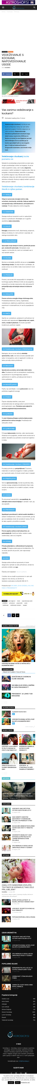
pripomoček (19, 603)
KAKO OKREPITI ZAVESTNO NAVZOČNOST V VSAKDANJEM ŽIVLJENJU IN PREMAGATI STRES (22, 818)
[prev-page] (3, 702)
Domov (3, 11)
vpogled (25, 605)
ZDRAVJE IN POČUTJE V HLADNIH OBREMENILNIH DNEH (9, 767)
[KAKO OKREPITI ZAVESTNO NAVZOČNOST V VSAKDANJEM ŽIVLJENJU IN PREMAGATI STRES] (6, 819)
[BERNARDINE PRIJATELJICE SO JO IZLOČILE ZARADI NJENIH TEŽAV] (6, 970)
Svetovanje (10, 11)
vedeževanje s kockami (15, 605)
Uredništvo (7, 67)
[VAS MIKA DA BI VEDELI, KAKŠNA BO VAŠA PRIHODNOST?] (6, 687)
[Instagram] (16, 1073)
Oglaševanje (26, 1079)
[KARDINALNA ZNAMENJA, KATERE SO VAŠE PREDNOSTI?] (27, 739)
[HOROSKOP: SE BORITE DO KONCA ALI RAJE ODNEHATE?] (6, 911)
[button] (3, 7)
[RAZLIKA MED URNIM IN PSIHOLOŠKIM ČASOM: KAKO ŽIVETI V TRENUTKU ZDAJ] (6, 828)
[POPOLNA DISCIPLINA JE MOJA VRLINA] (6, 919)
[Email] (17, 615)
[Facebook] (9, 615)
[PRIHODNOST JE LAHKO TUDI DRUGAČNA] (6, 696)
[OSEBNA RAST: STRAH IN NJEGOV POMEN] (6, 978)
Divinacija (16, 11)
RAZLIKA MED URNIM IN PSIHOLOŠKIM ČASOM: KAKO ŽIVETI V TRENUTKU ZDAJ (23, 827)
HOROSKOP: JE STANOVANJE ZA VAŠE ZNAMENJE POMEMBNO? (26, 767)
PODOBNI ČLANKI (7, 669)
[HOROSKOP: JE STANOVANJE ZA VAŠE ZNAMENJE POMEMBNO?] (27, 758)
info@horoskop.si (24, 1061)
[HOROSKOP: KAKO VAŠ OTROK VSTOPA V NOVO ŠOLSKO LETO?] (6, 811)
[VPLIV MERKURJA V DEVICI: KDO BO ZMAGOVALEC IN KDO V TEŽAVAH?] (6, 848)
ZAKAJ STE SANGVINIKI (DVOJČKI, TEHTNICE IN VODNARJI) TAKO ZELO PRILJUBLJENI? (18, 887)
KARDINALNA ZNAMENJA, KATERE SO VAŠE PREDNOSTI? (26, 748)
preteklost (5, 603)
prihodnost (12, 603)
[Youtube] (26, 1073)
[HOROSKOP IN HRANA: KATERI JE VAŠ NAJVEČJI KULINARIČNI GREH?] (6, 947)
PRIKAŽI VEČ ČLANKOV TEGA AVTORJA (14, 672)
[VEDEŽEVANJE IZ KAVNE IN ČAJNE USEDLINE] (6, 679)
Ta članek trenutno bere (19, 711)
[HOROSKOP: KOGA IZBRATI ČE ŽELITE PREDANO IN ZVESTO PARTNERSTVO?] (10, 739)
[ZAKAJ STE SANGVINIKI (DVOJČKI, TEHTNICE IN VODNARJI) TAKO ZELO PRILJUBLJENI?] (18, 871)
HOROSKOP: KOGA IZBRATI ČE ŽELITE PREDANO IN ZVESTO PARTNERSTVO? (10, 748)
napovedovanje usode (27, 601)
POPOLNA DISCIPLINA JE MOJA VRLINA (23, 917)
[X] (13, 615)
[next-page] (6, 702)
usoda (25, 603)
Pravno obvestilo (6, 1079)
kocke (18, 601)
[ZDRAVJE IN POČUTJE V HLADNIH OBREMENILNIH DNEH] (10, 758)
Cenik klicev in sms (16, 1079)
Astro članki (5, 744)
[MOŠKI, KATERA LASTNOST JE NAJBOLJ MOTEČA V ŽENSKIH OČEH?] (6, 902)
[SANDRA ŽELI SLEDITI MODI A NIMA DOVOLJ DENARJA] (6, 987)
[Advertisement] (18, 32)
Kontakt (33, 1079)
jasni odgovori (12, 601)
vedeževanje (5, 605)
